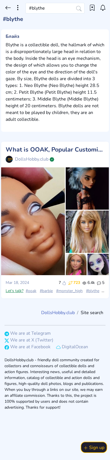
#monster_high (69, 290)
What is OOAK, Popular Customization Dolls (55, 150)
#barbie (46, 290)
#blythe (92, 290)
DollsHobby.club (32, 159)
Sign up (96, 447)
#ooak (31, 290)
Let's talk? (14, 290)
